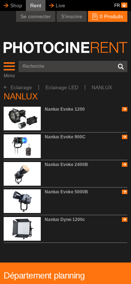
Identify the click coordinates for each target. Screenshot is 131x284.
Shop (16, 5)
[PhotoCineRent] (65, 48)
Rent (35, 5)
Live (60, 5)
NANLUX (102, 87)
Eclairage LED (61, 87)
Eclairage (21, 87)
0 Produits (110, 16)
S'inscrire (71, 16)
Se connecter (35, 16)
